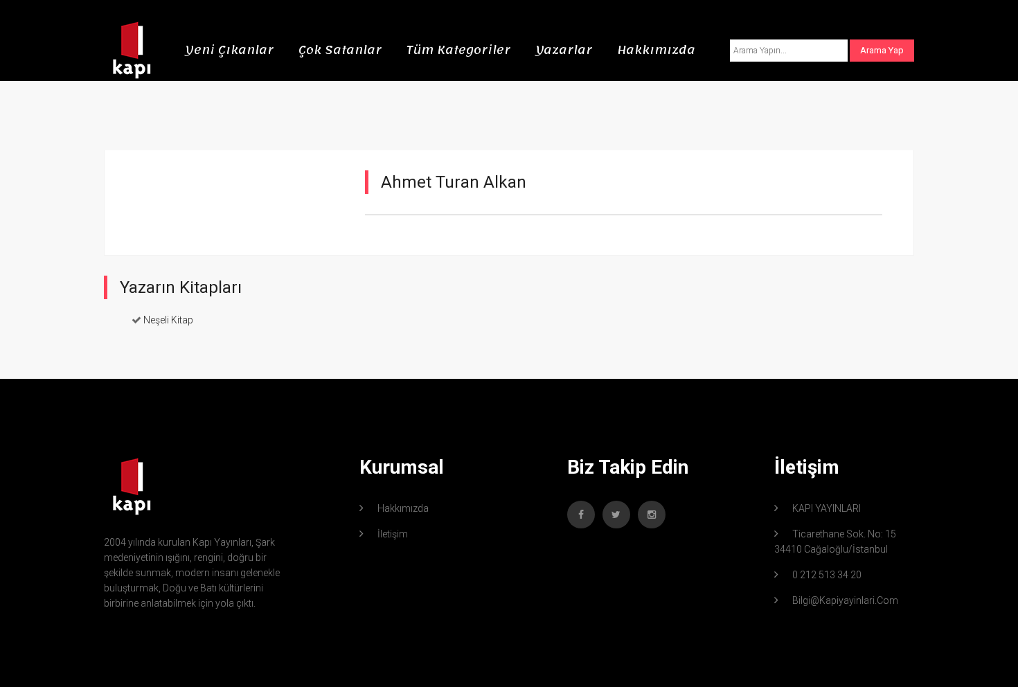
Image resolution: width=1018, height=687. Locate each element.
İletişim (392, 533)
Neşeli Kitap (168, 319)
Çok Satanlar (340, 50)
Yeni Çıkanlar (229, 50)
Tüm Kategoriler (458, 50)
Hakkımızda (656, 50)
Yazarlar (563, 50)
